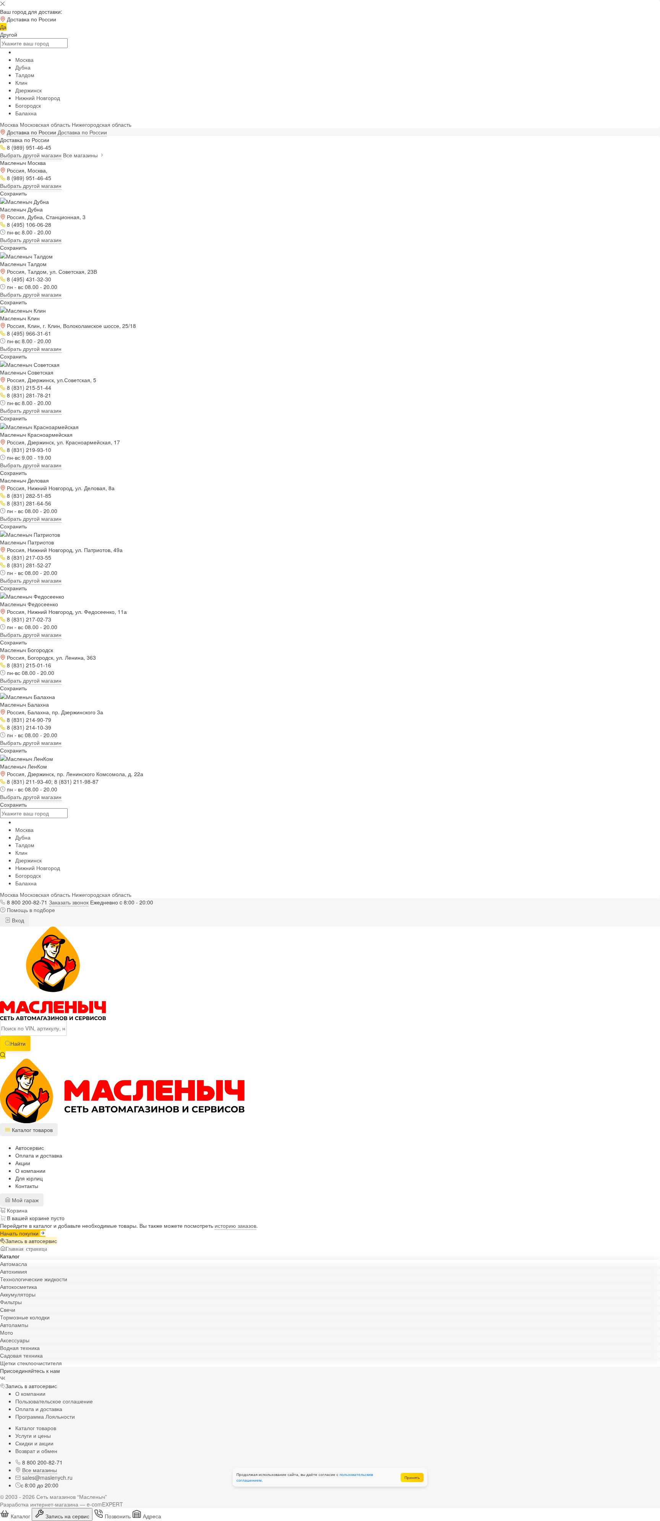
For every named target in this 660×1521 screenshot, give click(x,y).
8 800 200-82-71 (27, 902)
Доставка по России (82, 132)
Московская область (45, 124)
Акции (22, 1163)
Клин (21, 82)
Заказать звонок (69, 902)
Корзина (16, 1210)
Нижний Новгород (37, 98)
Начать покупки (20, 1233)
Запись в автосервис (31, 1241)
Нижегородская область (101, 124)
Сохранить (13, 193)
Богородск (28, 105)
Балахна (26, 113)
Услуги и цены (33, 1435)
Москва (24, 59)
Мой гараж (24, 1200)
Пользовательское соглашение (54, 1401)
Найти (18, 1043)
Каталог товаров (35, 1428)
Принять (412, 1477)
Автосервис (29, 1147)
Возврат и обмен (36, 1451)
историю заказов (235, 1225)
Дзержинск (28, 90)
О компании (30, 1170)
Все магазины (81, 155)
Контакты (26, 1186)
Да (3, 27)
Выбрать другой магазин (30, 155)
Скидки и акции (34, 1443)
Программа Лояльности (45, 1416)
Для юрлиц (29, 1178)
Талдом (24, 75)
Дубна (23, 67)
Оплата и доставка (38, 1155)
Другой (8, 34)
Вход (17, 920)
